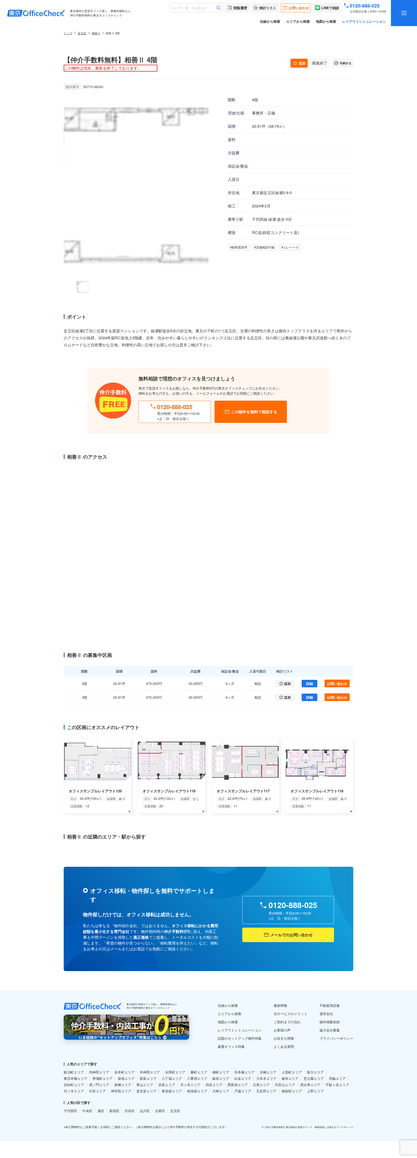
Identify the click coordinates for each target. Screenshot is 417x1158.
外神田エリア (150, 1072)
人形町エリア (292, 1072)
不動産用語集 (330, 1005)
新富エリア (148, 1078)
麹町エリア (220, 1072)
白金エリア (242, 1078)
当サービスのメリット (290, 1013)
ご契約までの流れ (287, 1021)
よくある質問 (284, 1046)
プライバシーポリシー (336, 1038)
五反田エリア (266, 1090)
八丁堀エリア (172, 1078)
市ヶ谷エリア (190, 1084)
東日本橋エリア (75, 1078)
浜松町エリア (74, 1084)
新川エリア (315, 1072)
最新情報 (280, 1005)
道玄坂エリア (146, 1090)
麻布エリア (290, 1078)
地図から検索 (326, 21)
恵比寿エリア (310, 1084)
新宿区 (114, 1110)
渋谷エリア (97, 1090)
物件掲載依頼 (330, 1021)
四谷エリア (214, 1084)
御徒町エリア (292, 1090)
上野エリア (315, 1090)
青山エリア (144, 1084)
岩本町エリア (124, 1072)
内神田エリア (99, 1072)
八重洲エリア (197, 1078)
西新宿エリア (238, 1084)
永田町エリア (175, 1072)
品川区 (145, 1110)
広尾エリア (261, 1084)
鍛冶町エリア (74, 1072)
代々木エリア (74, 1090)
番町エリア (198, 1072)
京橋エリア (268, 1072)
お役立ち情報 (284, 1038)
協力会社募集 (330, 1030)
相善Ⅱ (96, 33)
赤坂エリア (166, 1084)
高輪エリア (337, 1078)
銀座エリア (220, 1078)
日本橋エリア (244, 1072)
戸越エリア (242, 1090)
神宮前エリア (121, 1090)
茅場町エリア (102, 1078)
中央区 (87, 1110)
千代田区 (70, 1110)
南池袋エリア (197, 1090)
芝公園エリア (314, 1078)
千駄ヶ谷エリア (337, 1084)
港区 (100, 1110)
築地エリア (126, 1078)
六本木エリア (266, 1078)
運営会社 (326, 1013)
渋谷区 (130, 1110)
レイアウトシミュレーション (364, 21)
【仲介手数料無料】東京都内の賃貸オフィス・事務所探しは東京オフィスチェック (308, 1127)
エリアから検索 (298, 21)
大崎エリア (220, 1090)
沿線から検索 (270, 21)
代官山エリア (285, 1084)
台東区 (160, 1110)
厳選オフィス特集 (231, 1046)
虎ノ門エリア (99, 1084)
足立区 (82, 33)
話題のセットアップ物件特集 (240, 1038)
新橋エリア (122, 1084)
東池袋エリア (172, 1090)
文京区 (175, 1110)
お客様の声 (282, 1030)
